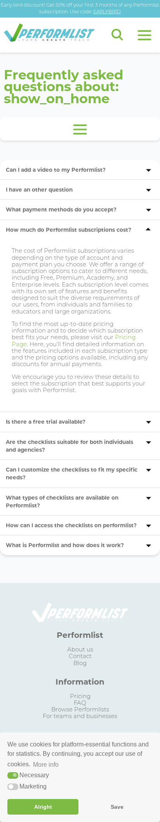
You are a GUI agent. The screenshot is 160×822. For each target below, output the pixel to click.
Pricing (80, 697)
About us (80, 650)
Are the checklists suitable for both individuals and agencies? (69, 446)
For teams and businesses (80, 717)
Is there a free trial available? (45, 422)
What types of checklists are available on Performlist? (62, 502)
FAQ (80, 703)
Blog (80, 664)
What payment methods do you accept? (61, 209)
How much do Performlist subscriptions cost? (68, 230)
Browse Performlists (80, 710)
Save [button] (117, 807)
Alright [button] (43, 807)
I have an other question (39, 190)
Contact (80, 657)
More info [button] (46, 764)
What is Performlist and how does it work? (65, 545)
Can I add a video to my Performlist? (56, 170)
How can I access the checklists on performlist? (71, 525)
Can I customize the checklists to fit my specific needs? (71, 473)
